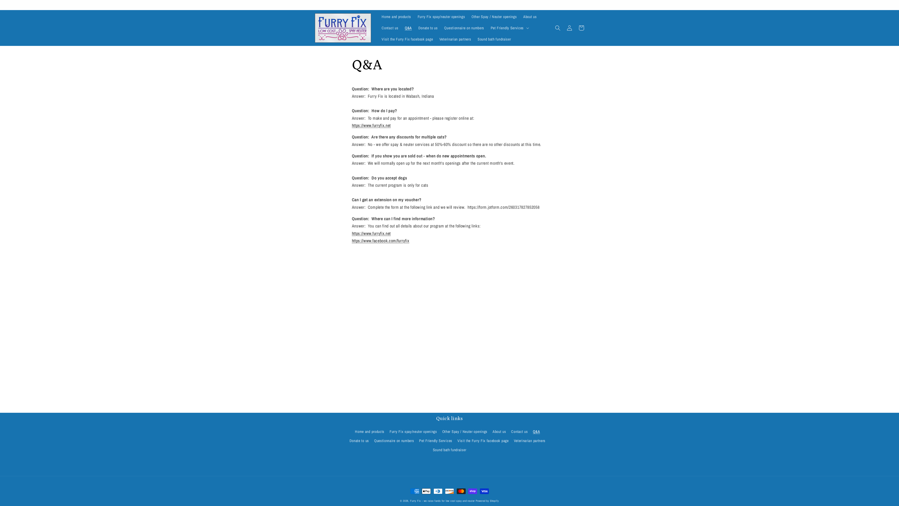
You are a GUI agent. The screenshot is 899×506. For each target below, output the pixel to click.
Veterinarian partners (530, 440)
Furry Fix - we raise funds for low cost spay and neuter (442, 501)
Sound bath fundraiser (449, 449)
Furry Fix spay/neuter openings (413, 431)
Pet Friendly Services (435, 440)
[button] (509, 27)
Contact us (519, 431)
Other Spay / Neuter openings (464, 431)
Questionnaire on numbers (394, 440)
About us (499, 431)
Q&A (536, 431)
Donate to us (359, 440)
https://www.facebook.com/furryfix (380, 241)
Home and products (369, 431)
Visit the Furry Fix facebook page (483, 440)
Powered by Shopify (487, 501)
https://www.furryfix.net (371, 233)
